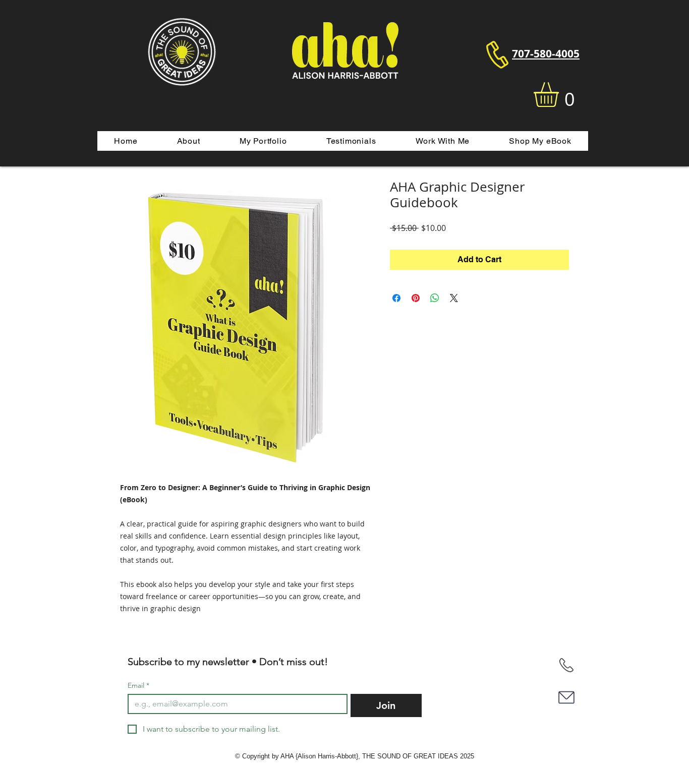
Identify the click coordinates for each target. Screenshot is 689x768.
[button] (561, 94)
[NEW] (566, 665)
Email (138, 685)
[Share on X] (454, 298)
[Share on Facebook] (396, 298)
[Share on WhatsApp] (435, 298)
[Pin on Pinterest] (416, 298)
